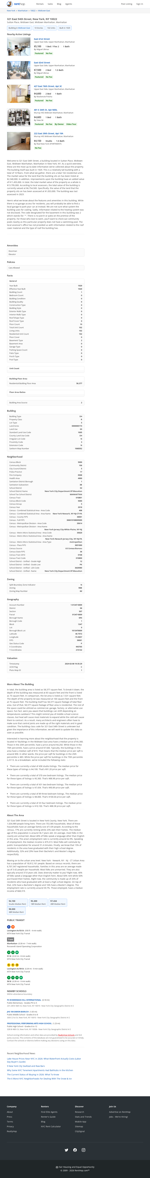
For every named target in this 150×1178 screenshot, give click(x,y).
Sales (50, 3)
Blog (59, 3)
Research (79, 1112)
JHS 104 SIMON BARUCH (18, 1011)
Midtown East (44, 10)
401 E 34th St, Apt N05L (45, 109)
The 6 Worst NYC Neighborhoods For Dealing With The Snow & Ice (39, 1078)
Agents (68, 3)
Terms (10, 1121)
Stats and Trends (83, 1116)
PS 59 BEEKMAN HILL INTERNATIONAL (24, 1000)
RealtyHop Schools (66, 1035)
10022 (32, 10)
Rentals (40, 3)
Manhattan (23, 10)
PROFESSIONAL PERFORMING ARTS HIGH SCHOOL (29, 1023)
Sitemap (79, 1126)
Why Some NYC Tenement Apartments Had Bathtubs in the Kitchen (40, 1070)
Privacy (10, 1126)
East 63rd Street (42, 62)
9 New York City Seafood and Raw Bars (26, 1066)
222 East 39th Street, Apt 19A (48, 133)
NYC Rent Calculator (51, 1126)
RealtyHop (12, 1131)
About (10, 1112)
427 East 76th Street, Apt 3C (48, 86)
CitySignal (80, 1131)
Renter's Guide (48, 1116)
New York (11, 10)
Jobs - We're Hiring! (118, 1116)
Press (9, 1116)
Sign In (139, 3)
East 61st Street (42, 39)
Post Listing (126, 3)
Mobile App (80, 1121)
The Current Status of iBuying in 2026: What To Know (33, 1074)
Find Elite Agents (49, 1112)
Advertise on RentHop (120, 1112)
